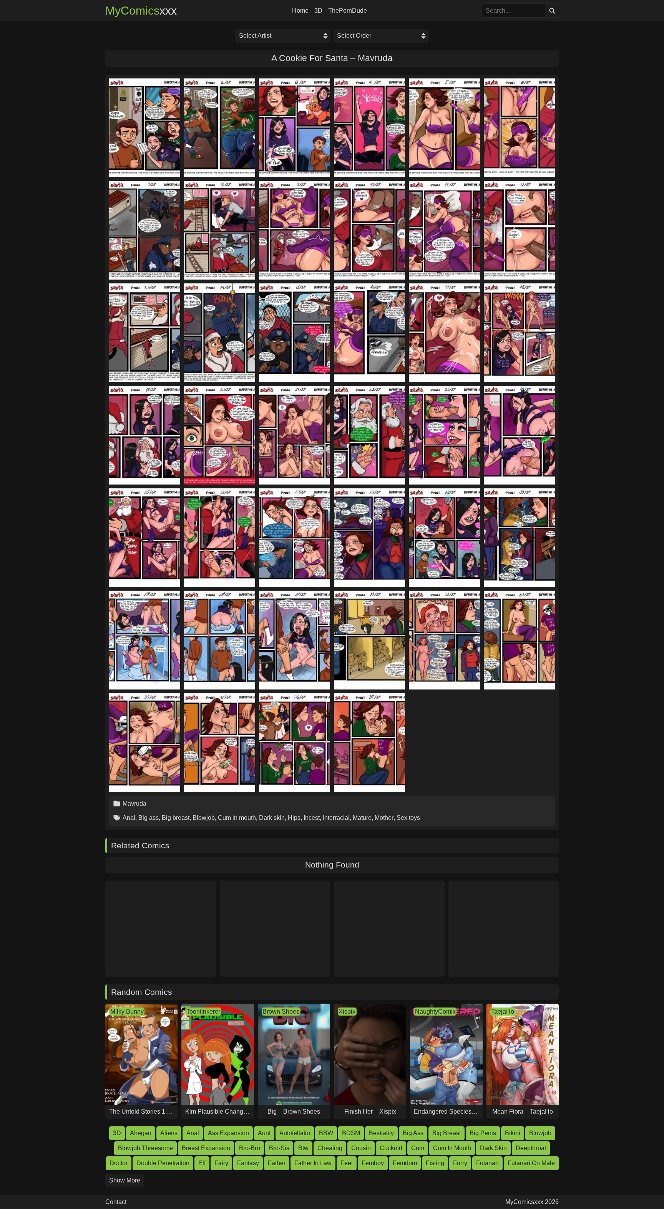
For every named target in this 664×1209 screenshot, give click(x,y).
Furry (460, 1163)
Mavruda (134, 803)
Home (300, 11)
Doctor (119, 1163)
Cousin (361, 1148)
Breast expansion (206, 1148)
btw (303, 1148)
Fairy (221, 1163)
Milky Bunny (127, 1011)
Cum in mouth (237, 817)
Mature (362, 817)
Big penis (483, 1133)
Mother (384, 817)
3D (318, 11)
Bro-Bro (249, 1148)
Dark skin (272, 817)
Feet (346, 1163)
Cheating (329, 1148)
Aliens (169, 1133)
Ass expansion (228, 1133)
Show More (124, 1180)
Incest (312, 817)
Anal (129, 817)
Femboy (373, 1163)
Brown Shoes (280, 1011)
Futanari (487, 1163)
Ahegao (140, 1133)
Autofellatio (294, 1133)
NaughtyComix (435, 1011)
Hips (294, 817)
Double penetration (162, 1163)
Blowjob (204, 817)
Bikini (512, 1133)
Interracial (336, 817)
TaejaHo (502, 1011)
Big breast (175, 817)
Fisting (435, 1163)
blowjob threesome (145, 1148)
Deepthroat (531, 1148)
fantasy (248, 1163)
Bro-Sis (279, 1148)
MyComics (141, 11)
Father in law (313, 1163)
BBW (326, 1133)
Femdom (405, 1163)
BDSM (351, 1133)
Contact (115, 1202)
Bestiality (381, 1133)
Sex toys (408, 817)
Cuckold (391, 1148)
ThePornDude (347, 11)
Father (277, 1163)
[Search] (552, 10)
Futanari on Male (531, 1163)
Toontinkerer (203, 1011)
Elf (202, 1163)
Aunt (264, 1133)
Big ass (148, 817)
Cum (417, 1148)
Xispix (347, 1011)
